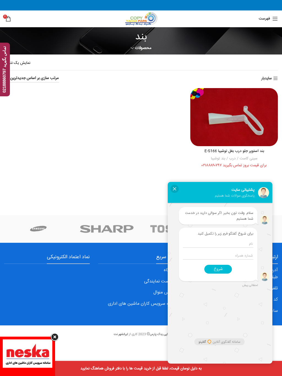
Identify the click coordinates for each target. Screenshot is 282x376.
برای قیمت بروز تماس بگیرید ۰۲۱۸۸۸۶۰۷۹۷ (234, 165)
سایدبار (266, 78)
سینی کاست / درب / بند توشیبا (234, 159)
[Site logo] (140, 19)
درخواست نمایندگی (161, 281)
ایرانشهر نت (121, 334)
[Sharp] (107, 229)
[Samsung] (38, 229)
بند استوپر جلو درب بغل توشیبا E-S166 (234, 151)
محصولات (143, 48)
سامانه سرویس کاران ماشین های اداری (143, 303)
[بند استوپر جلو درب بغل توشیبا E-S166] (234, 117)
